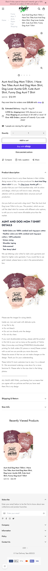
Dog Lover (24, 184)
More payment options (24, 152)
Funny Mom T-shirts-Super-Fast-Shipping (14, 20)
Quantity (5, 133)
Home (4, 20)
